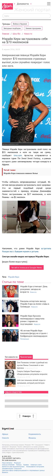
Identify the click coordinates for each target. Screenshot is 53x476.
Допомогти (23, 3)
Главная (5, 33)
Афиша (5, 434)
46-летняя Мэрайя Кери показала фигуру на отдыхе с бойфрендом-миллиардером (34, 333)
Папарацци (24, 339)
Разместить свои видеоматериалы (13, 467)
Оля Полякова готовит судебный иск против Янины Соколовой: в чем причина (32, 365)
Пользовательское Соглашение (12, 468)
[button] (4, 217)
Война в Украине (20, 24)
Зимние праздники (33, 28)
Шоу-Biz (16, 33)
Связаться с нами (36, 465)
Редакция (17, 463)
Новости (28, 33)
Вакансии (5, 472)
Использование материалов (35, 467)
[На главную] (32, 10)
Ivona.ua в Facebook (8, 465)
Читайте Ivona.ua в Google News (26, 267)
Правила (26, 465)
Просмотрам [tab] (26, 357)
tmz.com (18, 155)
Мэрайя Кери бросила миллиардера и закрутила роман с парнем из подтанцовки (32, 319)
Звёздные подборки (12, 28)
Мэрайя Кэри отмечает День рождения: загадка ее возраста (33, 289)
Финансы (32, 438)
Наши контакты (7, 463)
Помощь (18, 465)
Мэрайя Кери (13, 277)
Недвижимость (35, 434)
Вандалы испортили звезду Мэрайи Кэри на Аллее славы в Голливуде (34, 304)
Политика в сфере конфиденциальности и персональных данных (23, 470)
